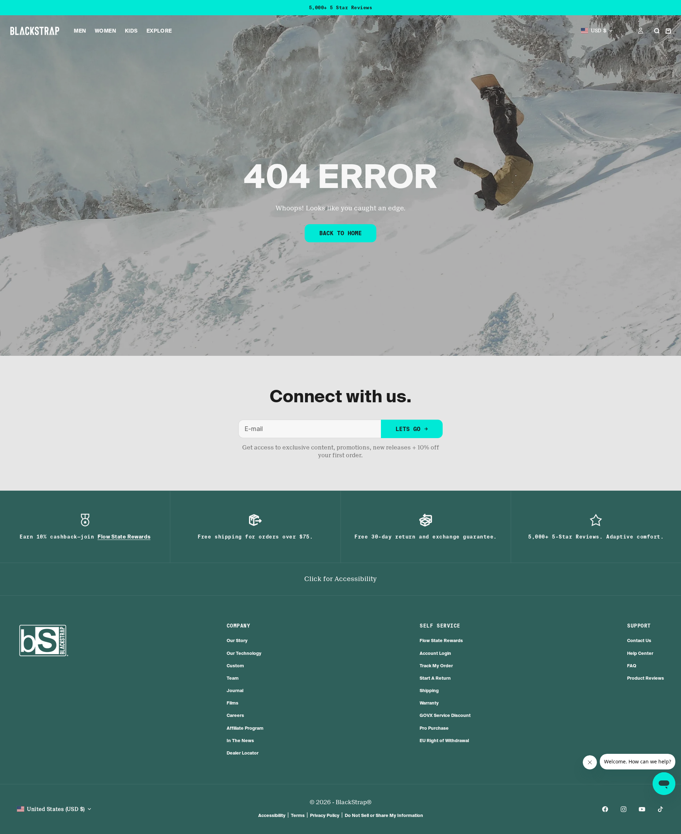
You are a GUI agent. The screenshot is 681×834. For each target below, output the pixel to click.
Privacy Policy (324, 815)
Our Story (237, 640)
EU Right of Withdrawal (444, 740)
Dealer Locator (243, 753)
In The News (240, 740)
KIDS (131, 31)
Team (233, 678)
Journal (235, 690)
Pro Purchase (434, 728)
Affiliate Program (245, 728)
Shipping (429, 690)
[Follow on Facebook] (605, 809)
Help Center (640, 653)
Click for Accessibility (340, 579)
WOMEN (105, 31)
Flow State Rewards (441, 640)
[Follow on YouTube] (642, 809)
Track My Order (436, 665)
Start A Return (435, 678)
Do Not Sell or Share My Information (384, 815)
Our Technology (244, 653)
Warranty (429, 703)
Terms (298, 815)
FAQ (631, 665)
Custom (235, 665)
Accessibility (272, 815)
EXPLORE (159, 31)
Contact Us (639, 640)
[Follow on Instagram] (623, 809)
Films (232, 703)
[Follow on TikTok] (660, 809)
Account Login (435, 653)
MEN (80, 31)
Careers (235, 715)
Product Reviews (645, 678)
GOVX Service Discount (445, 715)
